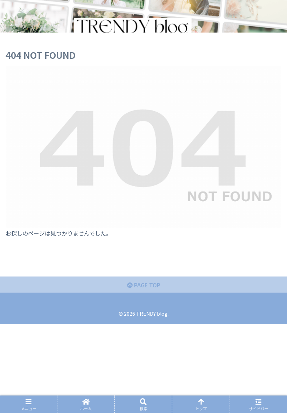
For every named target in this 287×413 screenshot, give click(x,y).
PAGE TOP (146, 285)
